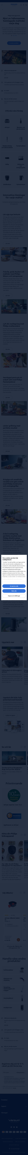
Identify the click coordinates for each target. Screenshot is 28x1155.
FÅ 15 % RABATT (14, 594)
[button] (23, 542)
